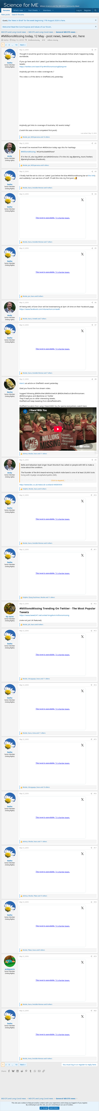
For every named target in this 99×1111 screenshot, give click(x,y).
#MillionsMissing (28, 151)
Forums (6, 10)
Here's (22, 383)
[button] (25, 10)
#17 (95, 848)
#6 (95, 302)
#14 (95, 685)
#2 (95, 143)
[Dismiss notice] (95, 20)
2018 (43, 40)
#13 (95, 631)
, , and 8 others (33, 296)
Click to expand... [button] (58, 480)
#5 (95, 248)
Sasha (6, 40)
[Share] (92, 50)
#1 (95, 50)
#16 (95, 793)
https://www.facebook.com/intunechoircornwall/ (39, 309)
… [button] (12, 45)
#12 (95, 604)
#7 (95, 325)
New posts (5, 14)
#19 (95, 956)
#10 (95, 495)
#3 (95, 171)
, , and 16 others (36, 137)
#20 (95, 1011)
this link (91, 175)
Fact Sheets (33, 10)
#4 (95, 194)
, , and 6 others (37, 543)
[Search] (95, 10)
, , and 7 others (37, 242)
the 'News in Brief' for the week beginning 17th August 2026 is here (36, 20)
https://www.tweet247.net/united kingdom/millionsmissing (44, 615)
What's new (18, 10)
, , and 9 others (36, 165)
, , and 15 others (35, 896)
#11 (95, 549)
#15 (95, 739)
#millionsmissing (34, 40)
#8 (95, 379)
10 (16, 45)
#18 (95, 902)
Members (47, 10)
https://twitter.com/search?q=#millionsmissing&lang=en (43, 66)
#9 (95, 460)
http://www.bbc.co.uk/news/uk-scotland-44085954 (40, 484)
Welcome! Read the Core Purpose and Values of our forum (27, 27)
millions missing (52, 40)
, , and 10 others (36, 787)
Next (22, 45)
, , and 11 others (35, 454)
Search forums (18, 14)
